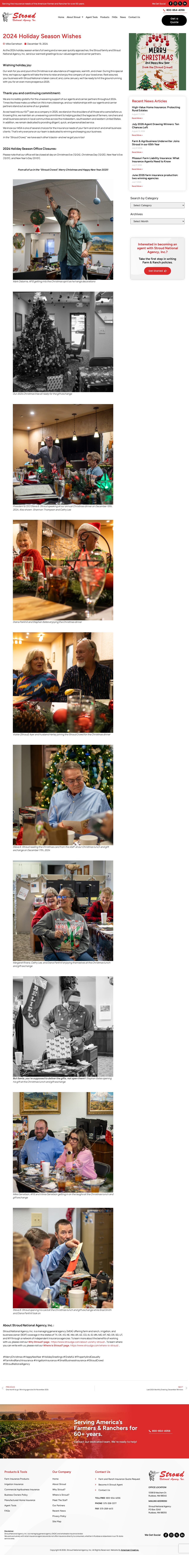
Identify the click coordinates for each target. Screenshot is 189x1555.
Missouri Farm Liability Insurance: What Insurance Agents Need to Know (155, 160)
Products (104, 17)
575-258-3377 (110, 1503)
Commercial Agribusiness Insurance (21, 1489)
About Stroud (73, 17)
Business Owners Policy (16, 1495)
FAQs (114, 17)
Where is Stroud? (60, 1495)
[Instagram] (175, 3)
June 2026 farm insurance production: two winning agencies (155, 177)
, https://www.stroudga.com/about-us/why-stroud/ (66, 1341)
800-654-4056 (113, 1497)
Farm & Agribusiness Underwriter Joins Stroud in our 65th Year (155, 143)
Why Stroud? (58, 1489)
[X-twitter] (180, 3)
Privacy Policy (59, 1516)
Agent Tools (92, 17)
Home (61, 17)
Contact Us (134, 17)
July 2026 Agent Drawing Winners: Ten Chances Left (155, 126)
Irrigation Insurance (13, 1484)
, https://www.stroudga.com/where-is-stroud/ (80, 1345)
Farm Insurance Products (16, 1479)
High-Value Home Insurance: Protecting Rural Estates (156, 109)
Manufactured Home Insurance (19, 1500)
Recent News (59, 1510)
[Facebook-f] (171, 3)
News (123, 17)
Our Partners (58, 1505)
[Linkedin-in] (185, 3)
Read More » (137, 118)
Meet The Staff (59, 1500)
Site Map (56, 1521)
